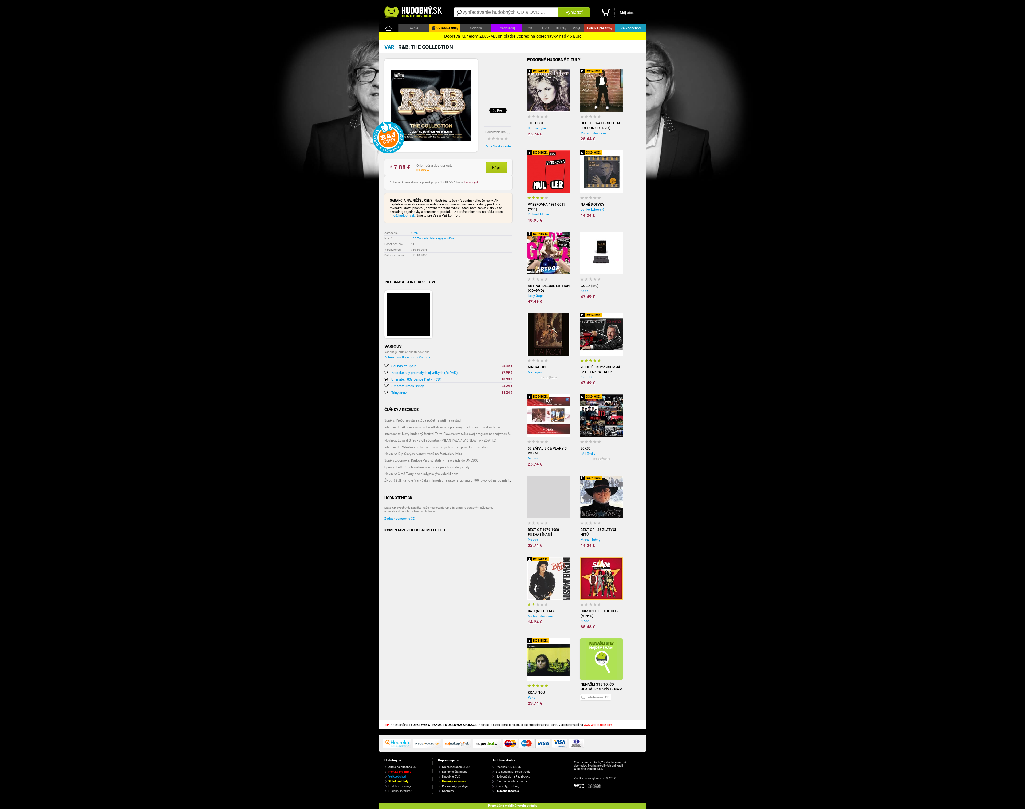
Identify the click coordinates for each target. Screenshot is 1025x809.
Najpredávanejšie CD (456, 767)
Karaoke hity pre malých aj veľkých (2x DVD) (424, 373)
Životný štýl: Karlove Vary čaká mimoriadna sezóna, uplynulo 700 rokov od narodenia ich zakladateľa (457, 480)
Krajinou (536, 692)
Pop (415, 233)
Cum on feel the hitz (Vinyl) (600, 613)
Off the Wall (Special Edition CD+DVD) (601, 125)
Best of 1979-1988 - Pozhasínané (544, 532)
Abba (585, 291)
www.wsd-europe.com (598, 725)
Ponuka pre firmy (599, 28)
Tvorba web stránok (587, 762)
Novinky (476, 28)
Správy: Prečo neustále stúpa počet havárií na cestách (423, 420)
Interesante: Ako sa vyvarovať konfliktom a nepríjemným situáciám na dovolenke (442, 427)
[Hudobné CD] (428, 747)
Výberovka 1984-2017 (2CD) (546, 206)
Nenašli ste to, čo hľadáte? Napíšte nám (601, 686)
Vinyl (576, 28)
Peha (531, 697)
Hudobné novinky (399, 786)
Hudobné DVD (451, 776)
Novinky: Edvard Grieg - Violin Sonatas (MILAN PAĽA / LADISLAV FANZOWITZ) (440, 440)
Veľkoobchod (631, 28)
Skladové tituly (447, 28)
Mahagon (537, 367)
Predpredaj (507, 28)
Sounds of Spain (403, 366)
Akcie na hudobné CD (402, 767)
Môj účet (627, 12)
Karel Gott (588, 377)
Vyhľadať (574, 12)
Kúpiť (496, 167)
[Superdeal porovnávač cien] (488, 747)
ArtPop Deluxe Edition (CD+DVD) (549, 288)
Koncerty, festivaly (508, 786)
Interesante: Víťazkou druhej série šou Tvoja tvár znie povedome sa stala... (437, 447)
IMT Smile (588, 453)
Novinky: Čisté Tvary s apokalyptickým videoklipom (421, 474)
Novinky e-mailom (454, 781)
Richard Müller (538, 214)
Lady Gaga (536, 296)
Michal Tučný (590, 540)
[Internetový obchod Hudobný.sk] (413, 12)
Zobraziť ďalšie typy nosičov (435, 238)
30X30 (585, 448)
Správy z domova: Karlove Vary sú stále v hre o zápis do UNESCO (431, 460)
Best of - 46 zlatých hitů (599, 532)
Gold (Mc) (590, 286)
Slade (585, 621)
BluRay (561, 28)
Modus (533, 458)
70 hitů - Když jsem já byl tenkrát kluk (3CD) (601, 369)
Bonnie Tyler (537, 128)
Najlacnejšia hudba (454, 772)
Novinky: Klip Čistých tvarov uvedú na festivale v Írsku (423, 454)
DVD (545, 28)
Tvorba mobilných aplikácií (605, 765)
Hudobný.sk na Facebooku (513, 776)
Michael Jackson (593, 133)
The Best (536, 123)
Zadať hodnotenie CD (399, 518)
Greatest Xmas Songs (407, 386)
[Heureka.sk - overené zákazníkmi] (398, 747)
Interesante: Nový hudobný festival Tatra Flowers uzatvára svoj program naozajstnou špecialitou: (454, 434)
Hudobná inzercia (507, 791)
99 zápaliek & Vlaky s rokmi (547, 450)
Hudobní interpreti (400, 791)
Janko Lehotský (592, 209)
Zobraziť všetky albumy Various (407, 357)
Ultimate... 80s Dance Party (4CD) (416, 379)
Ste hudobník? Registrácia (513, 772)
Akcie (414, 28)
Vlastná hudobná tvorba (511, 781)
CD (530, 28)
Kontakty (448, 791)
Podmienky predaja (455, 786)
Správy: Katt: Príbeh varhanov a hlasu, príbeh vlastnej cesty (427, 467)
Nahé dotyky (592, 204)
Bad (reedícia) (541, 611)
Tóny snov (399, 393)
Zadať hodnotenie (498, 146)
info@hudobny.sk (402, 215)
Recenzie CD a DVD (508, 767)
